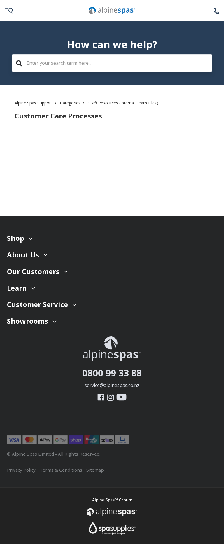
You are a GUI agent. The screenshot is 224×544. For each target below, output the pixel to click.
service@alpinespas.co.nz (112, 385)
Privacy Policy (21, 470)
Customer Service (37, 304)
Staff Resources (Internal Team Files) (123, 103)
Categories (70, 103)
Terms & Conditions (61, 470)
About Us (23, 254)
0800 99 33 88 (112, 373)
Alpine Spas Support (33, 103)
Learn (17, 288)
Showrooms (27, 321)
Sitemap (95, 470)
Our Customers (33, 271)
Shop (15, 238)
